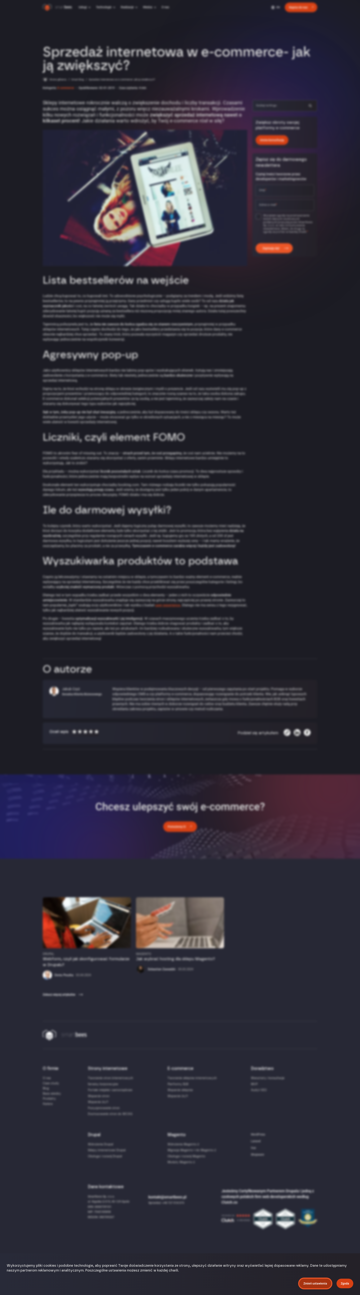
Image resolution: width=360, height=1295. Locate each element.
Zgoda (345, 1283)
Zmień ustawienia (315, 1283)
